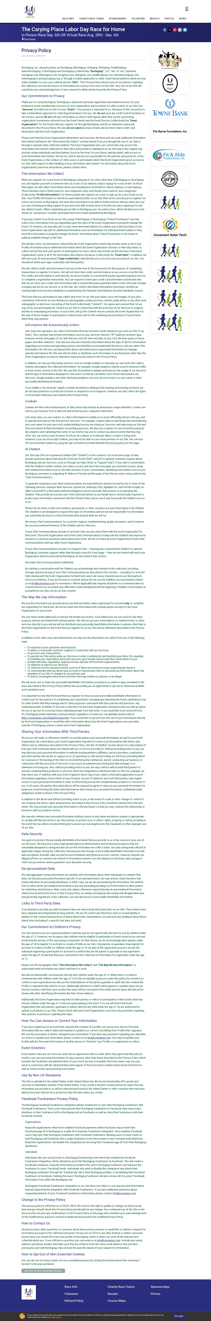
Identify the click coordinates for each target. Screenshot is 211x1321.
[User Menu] (186, 8)
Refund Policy (74, 1300)
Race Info (68, 18)
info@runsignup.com (43, 583)
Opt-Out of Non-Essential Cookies (43, 1270)
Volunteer (138, 18)
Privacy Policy (55, 1317)
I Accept (178, 1316)
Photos (169, 18)
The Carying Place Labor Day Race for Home (73, 29)
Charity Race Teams (91, 18)
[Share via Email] (180, 30)
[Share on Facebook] (165, 30)
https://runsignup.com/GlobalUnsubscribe (45, 718)
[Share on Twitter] (170, 30)
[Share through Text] (185, 30)
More (182, 18)
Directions (30, 39)
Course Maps (117, 1300)
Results (154, 18)
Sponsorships (117, 18)
